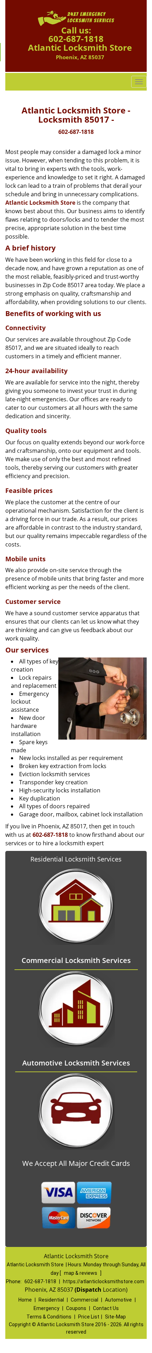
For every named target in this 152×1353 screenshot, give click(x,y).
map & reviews (81, 1273)
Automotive (118, 1300)
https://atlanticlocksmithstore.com (103, 1281)
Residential (51, 1300)
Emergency (46, 1308)
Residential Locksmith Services (76, 859)
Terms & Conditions (49, 1317)
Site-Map (115, 1317)
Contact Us (106, 1308)
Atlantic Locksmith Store (40, 202)
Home (25, 1300)
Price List (88, 1317)
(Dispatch (89, 1289)
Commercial (84, 1300)
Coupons (76, 1308)
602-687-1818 (76, 38)
